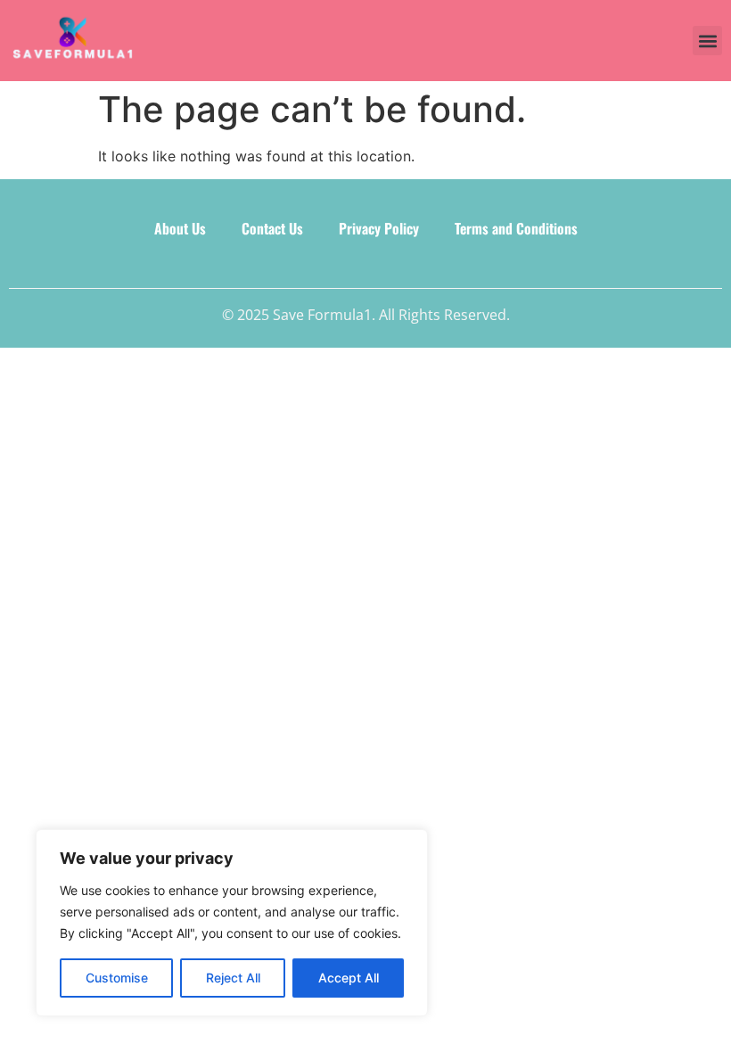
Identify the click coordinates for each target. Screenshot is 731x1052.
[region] (232, 922)
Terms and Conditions (516, 228)
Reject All (233, 977)
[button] (707, 40)
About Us (180, 228)
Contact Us (272, 228)
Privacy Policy (379, 228)
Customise (117, 977)
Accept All (348, 977)
